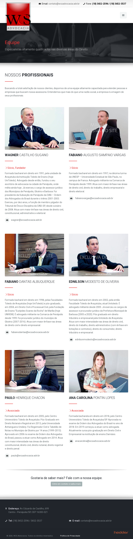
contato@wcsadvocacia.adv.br (64, 3)
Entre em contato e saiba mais (66, 484)
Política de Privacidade (70, 536)
